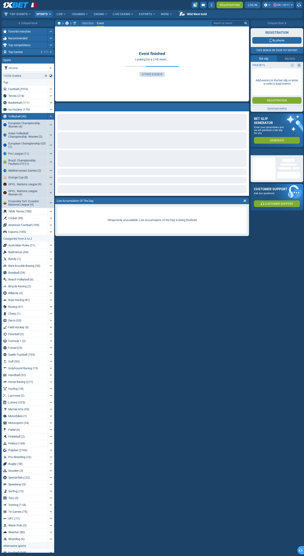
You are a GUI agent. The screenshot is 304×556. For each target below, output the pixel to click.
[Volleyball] (67, 23)
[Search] (245, 23)
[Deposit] (211, 5)
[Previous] (41, 52)
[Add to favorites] (50, 59)
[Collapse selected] (45, 100)
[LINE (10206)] (59, 23)
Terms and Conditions (279, 74)
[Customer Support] (299, 5)
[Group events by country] (50, 100)
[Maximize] (50, 31)
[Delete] (244, 200)
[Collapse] (50, 141)
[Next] (51, 52)
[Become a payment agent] (203, 5)
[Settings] (267, 5)
